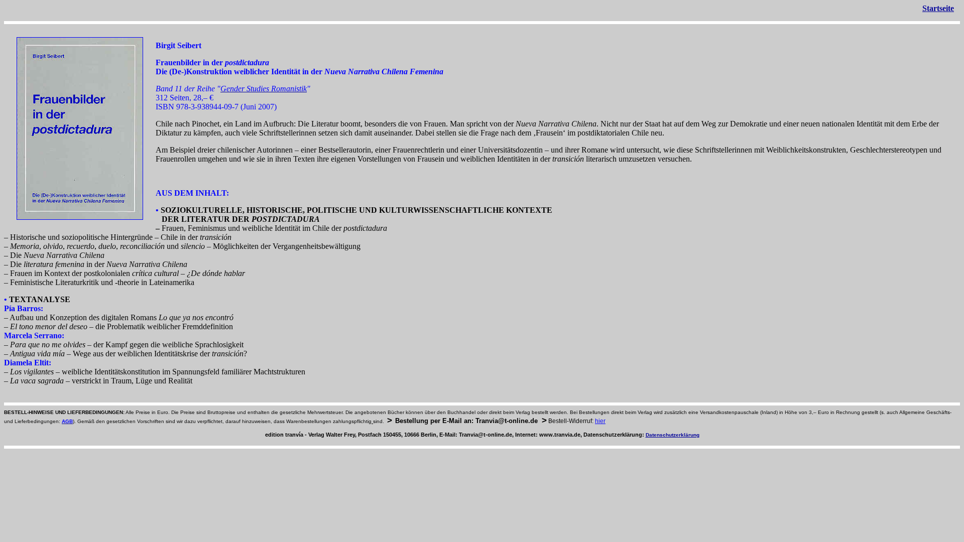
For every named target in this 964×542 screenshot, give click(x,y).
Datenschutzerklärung (672, 435)
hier (600, 421)
